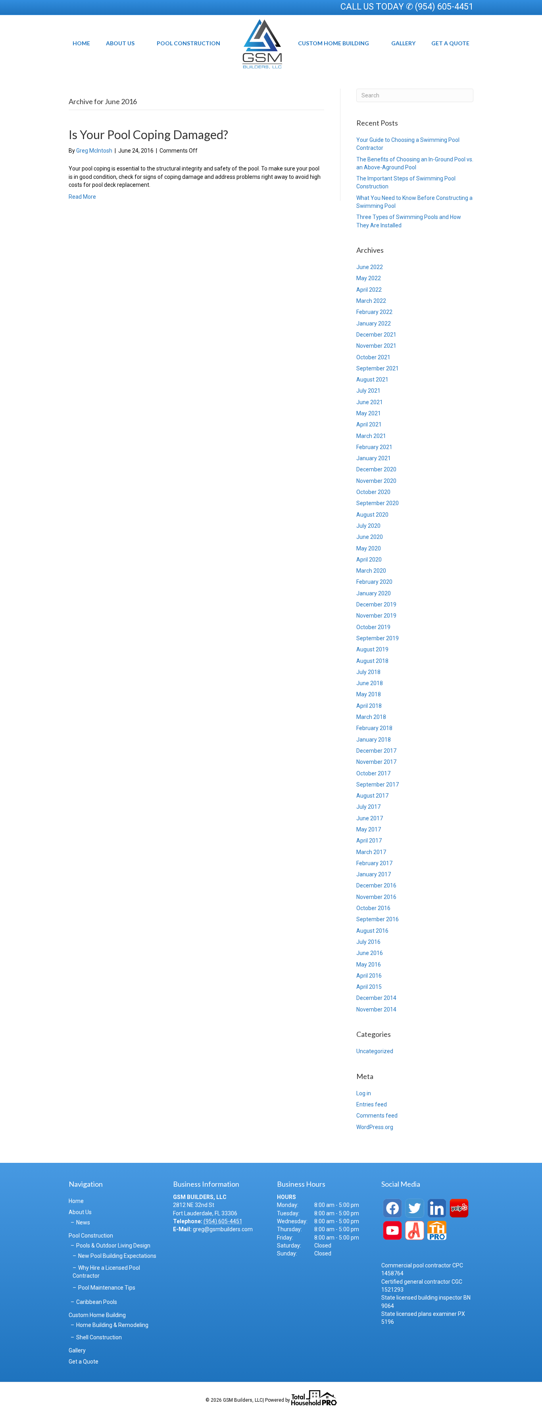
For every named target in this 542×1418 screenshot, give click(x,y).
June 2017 (369, 818)
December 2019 (376, 604)
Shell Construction (99, 1337)
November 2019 (376, 615)
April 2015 (369, 987)
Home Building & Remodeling (112, 1325)
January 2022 (373, 323)
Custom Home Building (333, 43)
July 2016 (368, 942)
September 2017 (377, 784)
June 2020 (369, 537)
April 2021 (369, 424)
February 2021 (374, 447)
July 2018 (368, 672)
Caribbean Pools (96, 1302)
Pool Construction (188, 43)
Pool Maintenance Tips (106, 1287)
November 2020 (376, 481)
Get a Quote (450, 43)
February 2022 (374, 312)
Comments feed (377, 1115)
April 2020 (369, 559)
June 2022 (369, 267)
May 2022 (368, 278)
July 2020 (368, 526)
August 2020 (372, 514)
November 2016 (376, 897)
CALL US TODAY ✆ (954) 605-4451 (406, 7)
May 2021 (368, 413)
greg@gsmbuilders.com (223, 1229)
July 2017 (368, 807)
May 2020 (368, 548)
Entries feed (371, 1104)
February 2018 (374, 728)
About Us (120, 43)
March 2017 (371, 852)
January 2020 (373, 593)
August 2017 (372, 795)
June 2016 (369, 953)
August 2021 (372, 379)
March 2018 (371, 717)
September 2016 (377, 919)
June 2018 (369, 683)
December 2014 (376, 998)
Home (81, 43)
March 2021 (371, 436)
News (83, 1222)
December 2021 (376, 334)
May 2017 (368, 829)
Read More (82, 197)
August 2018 (372, 661)
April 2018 (369, 706)
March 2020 (371, 571)
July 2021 (368, 390)
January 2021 (373, 458)
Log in (363, 1093)
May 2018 (368, 694)
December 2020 (376, 469)
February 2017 (374, 863)
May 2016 (368, 964)
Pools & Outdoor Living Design (113, 1245)
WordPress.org (374, 1127)
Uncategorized (374, 1051)
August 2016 (372, 931)
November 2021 (376, 346)
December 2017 (376, 751)
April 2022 (369, 290)
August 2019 (372, 649)
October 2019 (373, 627)
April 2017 (369, 840)
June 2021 (369, 402)
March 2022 (371, 301)
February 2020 (374, 582)
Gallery (403, 43)
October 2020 (373, 492)
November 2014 (376, 1009)
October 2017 (373, 773)
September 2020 (377, 503)
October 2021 (373, 357)
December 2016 (376, 885)
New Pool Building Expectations (117, 1256)
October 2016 (373, 908)
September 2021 (377, 368)
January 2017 (373, 874)
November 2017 (376, 762)
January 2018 (373, 739)
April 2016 (369, 975)
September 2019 (377, 638)
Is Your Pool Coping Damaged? (148, 134)
